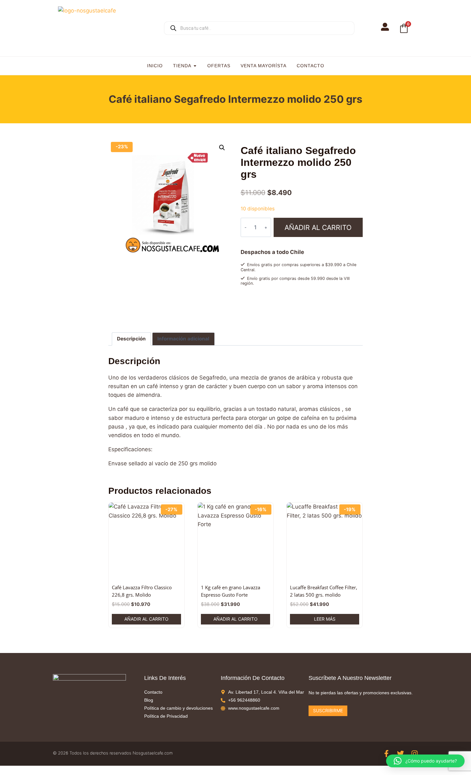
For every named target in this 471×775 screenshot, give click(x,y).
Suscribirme (328, 710)
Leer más (324, 619)
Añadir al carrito (318, 227)
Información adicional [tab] (183, 339)
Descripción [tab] (131, 339)
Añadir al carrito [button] (146, 619)
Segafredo (264, 318)
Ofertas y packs (303, 306)
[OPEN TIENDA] (195, 65)
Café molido (275, 306)
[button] (222, 147)
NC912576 (268, 312)
